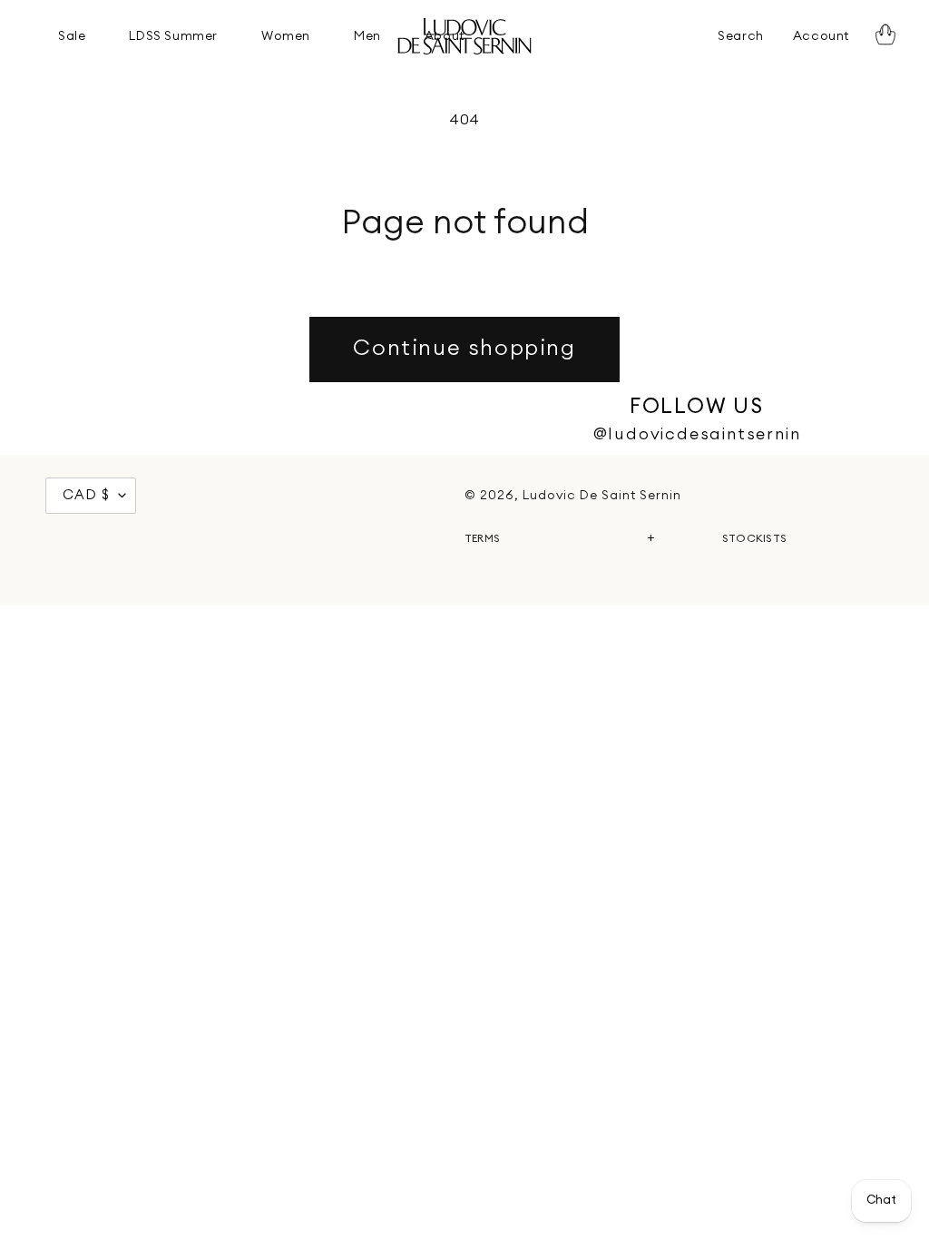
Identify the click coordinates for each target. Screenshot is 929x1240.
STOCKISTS (754, 538)
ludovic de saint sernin (602, 495)
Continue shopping (464, 348)
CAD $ (86, 495)
